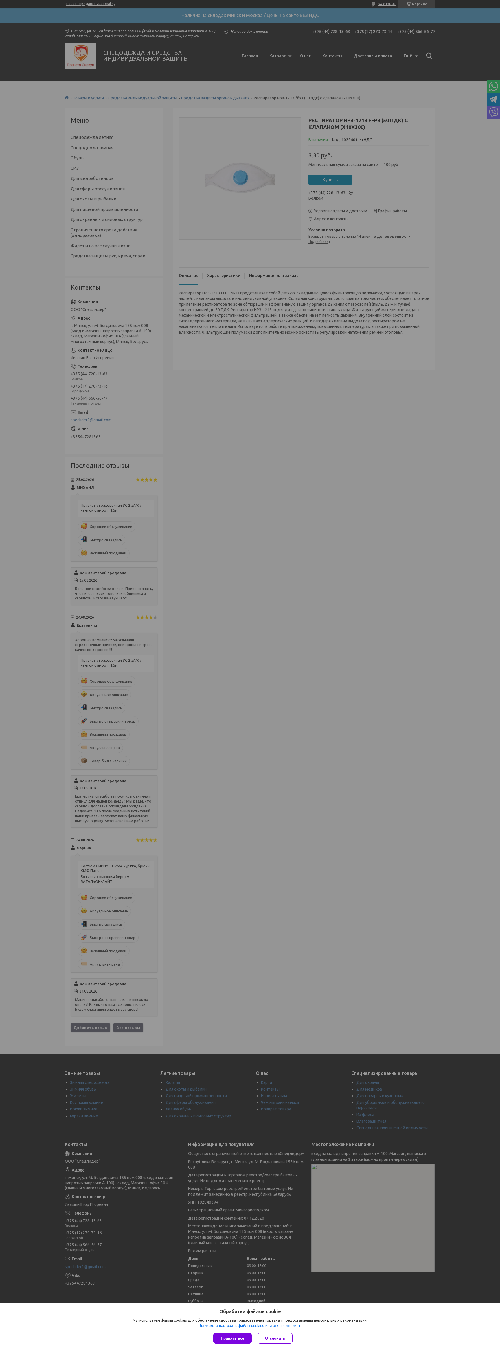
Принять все (232, 1338)
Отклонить (275, 1338)
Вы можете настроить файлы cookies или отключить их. (248, 1325)
